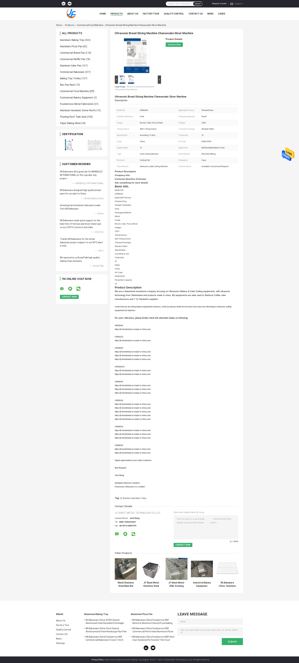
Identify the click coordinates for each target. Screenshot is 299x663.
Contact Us (196, 13)
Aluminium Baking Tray (72, 40)
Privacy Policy (97, 660)
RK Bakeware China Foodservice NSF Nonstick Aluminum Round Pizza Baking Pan (152, 622)
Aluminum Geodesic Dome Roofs (78, 110)
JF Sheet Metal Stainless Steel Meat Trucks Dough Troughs (151, 584)
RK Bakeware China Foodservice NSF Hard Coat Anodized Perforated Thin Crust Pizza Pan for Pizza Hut (153, 639)
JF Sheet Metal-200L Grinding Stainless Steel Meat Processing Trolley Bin (176, 584)
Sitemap (60, 643)
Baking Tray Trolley (70, 78)
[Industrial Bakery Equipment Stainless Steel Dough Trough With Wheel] (202, 569)
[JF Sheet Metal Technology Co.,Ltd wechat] (80, 289)
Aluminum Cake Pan (70, 65)
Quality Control (174, 13)
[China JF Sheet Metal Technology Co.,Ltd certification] (69, 145)
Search (198, 4)
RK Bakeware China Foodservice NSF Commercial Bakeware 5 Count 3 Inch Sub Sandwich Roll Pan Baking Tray (104, 639)
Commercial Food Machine (90, 25)
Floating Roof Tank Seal (73, 116)
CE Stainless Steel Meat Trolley (133, 498)
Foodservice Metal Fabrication (76, 103)
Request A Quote (219, 3)
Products (117, 13)
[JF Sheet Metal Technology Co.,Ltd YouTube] (69, 4)
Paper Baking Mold (70, 123)
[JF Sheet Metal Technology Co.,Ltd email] (64, 289)
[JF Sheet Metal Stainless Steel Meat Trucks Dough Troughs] (151, 569)
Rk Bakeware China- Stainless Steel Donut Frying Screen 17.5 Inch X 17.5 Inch (227, 584)
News (210, 13)
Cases (221, 13)
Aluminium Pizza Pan (71, 46)
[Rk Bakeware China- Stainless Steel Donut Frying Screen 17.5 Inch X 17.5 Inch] (227, 569)
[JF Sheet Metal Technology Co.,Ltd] (73, 13)
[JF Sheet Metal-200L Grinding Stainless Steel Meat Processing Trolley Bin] (176, 569)
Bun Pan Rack (67, 84)
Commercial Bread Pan (72, 52)
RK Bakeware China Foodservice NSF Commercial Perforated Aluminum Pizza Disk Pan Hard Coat (152, 630)
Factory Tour (151, 13)
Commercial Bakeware (72, 72)
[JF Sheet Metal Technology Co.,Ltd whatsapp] (72, 289)
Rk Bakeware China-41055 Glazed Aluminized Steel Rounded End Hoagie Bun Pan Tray (105, 622)
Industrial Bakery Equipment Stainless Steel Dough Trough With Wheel (202, 584)
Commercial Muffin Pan (72, 59)
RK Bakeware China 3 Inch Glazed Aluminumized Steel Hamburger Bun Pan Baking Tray (106, 630)
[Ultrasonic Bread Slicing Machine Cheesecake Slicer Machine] (136, 56)
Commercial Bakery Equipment (76, 97)
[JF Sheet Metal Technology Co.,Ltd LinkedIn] (63, 4)
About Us (132, 13)
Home (103, 13)
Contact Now (174, 44)
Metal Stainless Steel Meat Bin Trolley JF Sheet (125, 584)
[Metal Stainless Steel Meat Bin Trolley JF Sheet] (126, 569)
